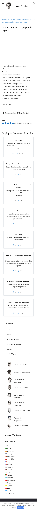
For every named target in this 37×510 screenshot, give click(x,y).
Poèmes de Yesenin (20, 364)
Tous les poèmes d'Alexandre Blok (17, 113)
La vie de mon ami (18, 211)
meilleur (10, 330)
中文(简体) (10, 459)
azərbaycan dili (12, 454)
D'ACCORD (21, 507)
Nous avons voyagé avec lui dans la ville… (19, 256)
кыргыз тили (11, 480)
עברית (9, 472)
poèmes (9, 349)
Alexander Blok (22, 6)
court (9, 335)
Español (9, 485)
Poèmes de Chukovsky (22, 410)
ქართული (10, 467)
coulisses (18, 234)
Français (9, 464)
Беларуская (11, 456)
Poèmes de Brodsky (21, 426)
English (9, 462)
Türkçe (9, 488)
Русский (9, 446)
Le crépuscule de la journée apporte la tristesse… (18, 186)
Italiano (9, 475)
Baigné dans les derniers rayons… (18, 164)
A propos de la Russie (14, 344)
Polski (9, 483)
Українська (10, 491)
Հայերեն (10, 451)
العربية (9, 448)
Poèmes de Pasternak (21, 387)
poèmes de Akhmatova (22, 372)
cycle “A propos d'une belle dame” (18, 354)
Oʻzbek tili (10, 493)
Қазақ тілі (10, 478)
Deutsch (9, 470)
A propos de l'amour (13, 339)
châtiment (18, 140)
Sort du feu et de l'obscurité (18, 302)
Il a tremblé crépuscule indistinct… (18, 281)
